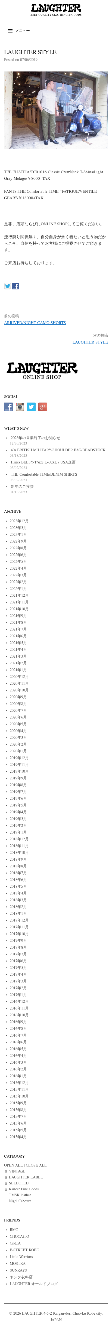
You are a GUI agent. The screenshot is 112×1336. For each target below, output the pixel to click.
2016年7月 (18, 1035)
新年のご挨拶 (22, 486)
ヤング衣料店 (21, 1276)
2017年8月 (18, 947)
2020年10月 (19, 690)
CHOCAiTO (19, 1236)
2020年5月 (18, 723)
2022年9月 (18, 541)
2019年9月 (18, 777)
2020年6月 (18, 717)
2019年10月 (19, 771)
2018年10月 (19, 852)
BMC (14, 1229)
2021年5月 (18, 642)
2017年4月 (18, 974)
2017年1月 (18, 994)
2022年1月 (18, 588)
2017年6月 (18, 960)
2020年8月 (18, 703)
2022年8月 (18, 547)
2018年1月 (18, 913)
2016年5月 (18, 1048)
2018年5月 (18, 886)
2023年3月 (18, 527)
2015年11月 (19, 1089)
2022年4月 (18, 568)
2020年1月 (18, 750)
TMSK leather (20, 1194)
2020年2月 (18, 744)
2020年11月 (19, 683)
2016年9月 (18, 1021)
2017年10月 (19, 933)
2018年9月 (18, 859)
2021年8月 (18, 622)
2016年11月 (19, 1008)
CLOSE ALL (36, 1165)
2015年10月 (19, 1096)
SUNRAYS (18, 1270)
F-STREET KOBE (24, 1249)
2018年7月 (18, 872)
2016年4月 (18, 1055)
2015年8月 (18, 1109)
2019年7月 (18, 791)
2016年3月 (18, 1062)
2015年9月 (18, 1102)
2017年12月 (19, 920)
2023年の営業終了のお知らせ (35, 437)
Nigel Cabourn (20, 1200)
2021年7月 (18, 629)
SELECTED (19, 1182)
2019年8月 (18, 784)
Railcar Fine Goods (24, 1188)
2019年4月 (18, 811)
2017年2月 (18, 987)
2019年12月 (19, 757)
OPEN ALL (13, 1165)
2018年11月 (19, 845)
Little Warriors (21, 1256)
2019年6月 (18, 798)
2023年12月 (19, 520)
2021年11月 (19, 602)
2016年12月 (19, 1001)
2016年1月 (18, 1075)
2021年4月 (18, 649)
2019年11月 (19, 764)
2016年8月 (18, 1028)
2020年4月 (18, 730)
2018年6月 (18, 879)
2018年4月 (18, 893)
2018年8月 (18, 865)
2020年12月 (19, 676)
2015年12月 (19, 1082)
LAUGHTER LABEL (26, 1177)
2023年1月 (18, 534)
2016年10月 (19, 1014)
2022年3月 (18, 574)
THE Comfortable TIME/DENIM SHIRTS (44, 474)
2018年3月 (18, 899)
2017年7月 (18, 953)
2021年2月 (18, 662)
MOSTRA (18, 1263)
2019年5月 (18, 805)
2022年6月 (18, 554)
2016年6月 (18, 1041)
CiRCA (15, 1243)
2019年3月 (18, 818)
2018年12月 (19, 838)
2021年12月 (19, 595)
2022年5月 (18, 561)
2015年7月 (18, 1116)
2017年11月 (19, 926)
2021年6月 (18, 635)
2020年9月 (18, 696)
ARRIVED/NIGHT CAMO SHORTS (35, 322)
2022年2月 (18, 581)
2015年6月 (18, 1123)
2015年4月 (18, 1136)
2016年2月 (18, 1069)
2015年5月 (18, 1129)
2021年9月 (18, 615)
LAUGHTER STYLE (90, 342)
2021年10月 (19, 608)
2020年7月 (18, 710)
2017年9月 (18, 940)
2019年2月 (18, 825)
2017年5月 (18, 967)
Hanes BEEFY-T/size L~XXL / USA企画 (43, 462)
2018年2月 (18, 906)
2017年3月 (18, 981)
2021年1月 (18, 669)
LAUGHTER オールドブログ (34, 1283)
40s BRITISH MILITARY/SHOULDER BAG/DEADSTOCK (58, 449)
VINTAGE (17, 1171)
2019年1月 (18, 832)
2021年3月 (18, 656)
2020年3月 (18, 737)
